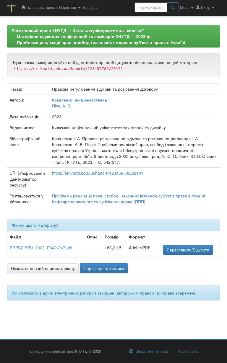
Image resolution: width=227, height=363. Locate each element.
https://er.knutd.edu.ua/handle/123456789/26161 (97, 173)
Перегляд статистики (104, 268)
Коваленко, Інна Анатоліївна (79, 100)
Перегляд (68, 7)
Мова (185, 7)
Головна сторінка (41, 7)
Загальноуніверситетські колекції (108, 30)
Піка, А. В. (61, 106)
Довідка (90, 7)
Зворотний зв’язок (151, 351)
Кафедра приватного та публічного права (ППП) (98, 202)
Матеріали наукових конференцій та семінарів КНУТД (73, 36)
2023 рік (144, 36)
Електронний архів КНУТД (39, 30)
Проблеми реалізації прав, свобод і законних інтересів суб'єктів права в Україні (101, 42)
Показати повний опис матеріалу (43, 268)
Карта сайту (188, 351)
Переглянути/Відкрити (188, 250)
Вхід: (205, 7)
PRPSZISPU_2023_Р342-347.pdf (41, 248)
